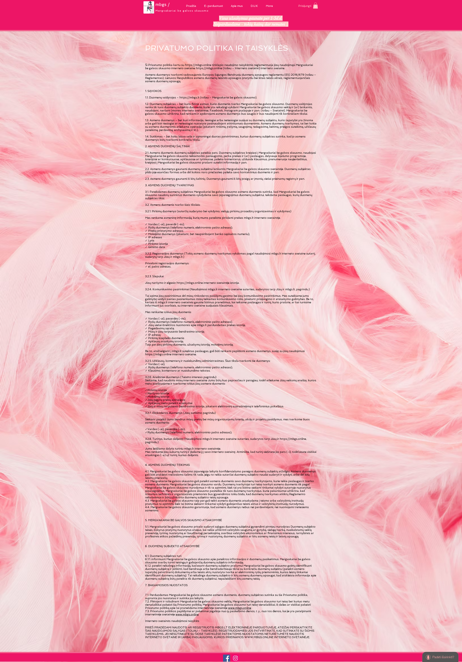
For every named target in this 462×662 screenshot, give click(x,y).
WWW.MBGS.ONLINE (258, 637)
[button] (213, 5)
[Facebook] (226, 658)
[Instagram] (235, 658)
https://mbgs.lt (189, 97)
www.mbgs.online (239, 608)
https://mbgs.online (198, 65)
